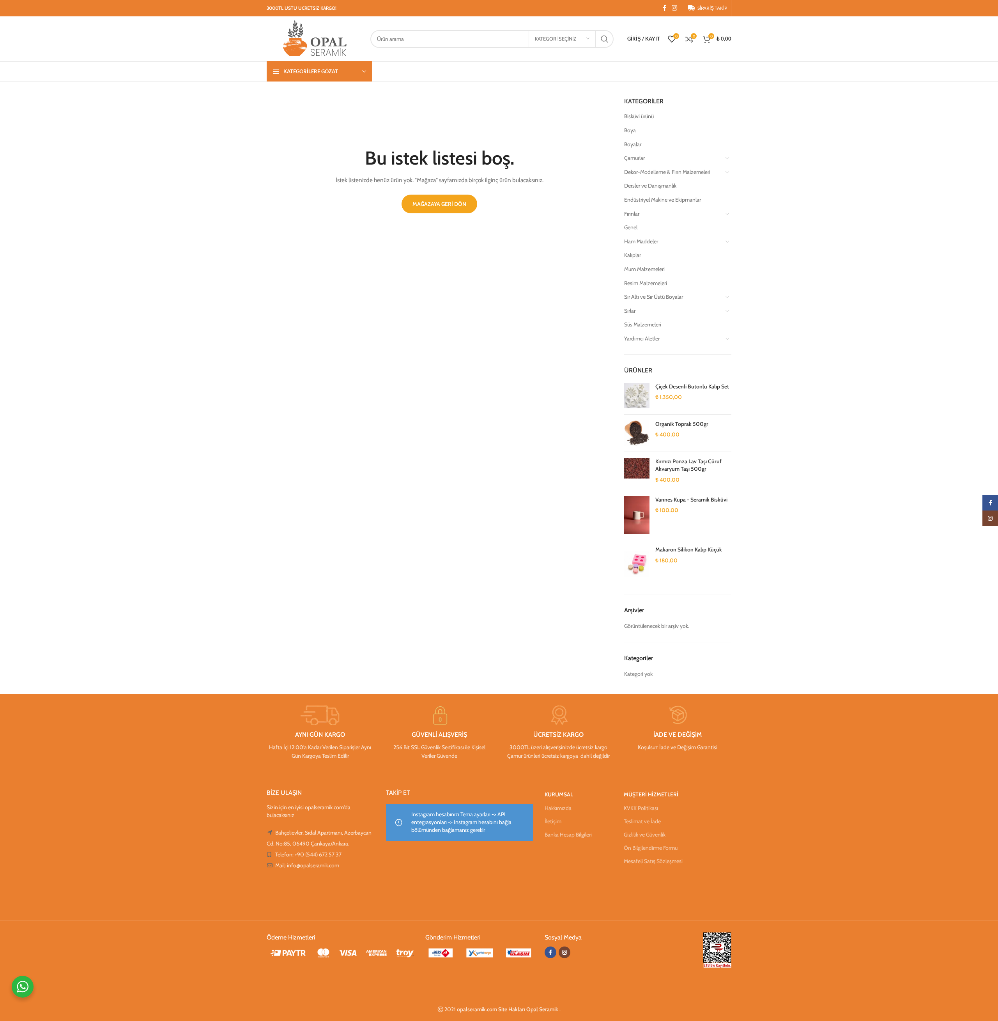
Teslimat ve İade (642, 821)
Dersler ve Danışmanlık (650, 185)
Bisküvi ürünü (639, 116)
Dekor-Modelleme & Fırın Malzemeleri (667, 171)
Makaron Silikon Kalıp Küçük (688, 549)
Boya (630, 130)
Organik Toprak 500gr (681, 423)
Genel (630, 227)
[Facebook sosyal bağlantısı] (664, 8)
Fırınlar (631, 213)
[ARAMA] (605, 39)
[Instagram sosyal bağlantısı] (674, 8)
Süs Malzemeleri (642, 324)
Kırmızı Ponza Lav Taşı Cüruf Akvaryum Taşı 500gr (688, 465)
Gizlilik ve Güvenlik (644, 834)
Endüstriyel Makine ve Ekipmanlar (662, 199)
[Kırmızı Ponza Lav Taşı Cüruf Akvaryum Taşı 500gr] (636, 471)
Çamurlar (634, 157)
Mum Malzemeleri (644, 269)
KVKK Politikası (641, 808)
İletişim (553, 821)
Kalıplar (632, 255)
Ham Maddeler (641, 241)
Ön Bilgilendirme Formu (651, 847)
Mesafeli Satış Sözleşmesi (653, 861)
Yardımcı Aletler (642, 338)
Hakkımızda (558, 808)
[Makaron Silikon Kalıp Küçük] (636, 564)
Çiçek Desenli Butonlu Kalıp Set (692, 386)
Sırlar (629, 310)
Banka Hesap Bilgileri (568, 834)
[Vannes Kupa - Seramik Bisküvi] (636, 515)
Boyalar (632, 144)
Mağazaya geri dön (439, 203)
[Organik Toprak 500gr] (636, 433)
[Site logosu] (315, 38)
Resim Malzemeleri (645, 283)
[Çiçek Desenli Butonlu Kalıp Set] (636, 395)
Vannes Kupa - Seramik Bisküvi (691, 499)
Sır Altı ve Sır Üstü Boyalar (653, 296)
